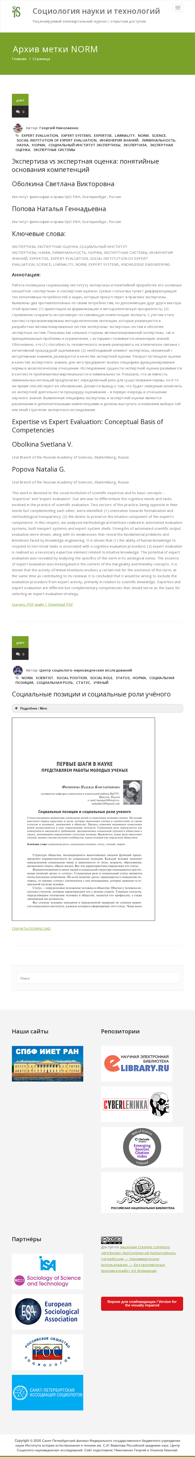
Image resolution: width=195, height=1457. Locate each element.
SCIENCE (159, 135)
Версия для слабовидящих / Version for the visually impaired (142, 1303)
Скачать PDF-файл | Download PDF (42, 604)
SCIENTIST (44, 677)
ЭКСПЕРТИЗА (135, 144)
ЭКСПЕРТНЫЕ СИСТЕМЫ (54, 149)
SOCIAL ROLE (101, 677)
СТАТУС (83, 682)
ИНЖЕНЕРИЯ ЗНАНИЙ (119, 140)
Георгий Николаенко (58, 127)
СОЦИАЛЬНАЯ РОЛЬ (55, 682)
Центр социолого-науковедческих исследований (85, 670)
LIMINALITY (125, 135)
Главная (19, 58)
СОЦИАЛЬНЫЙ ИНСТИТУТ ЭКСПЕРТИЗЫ (84, 144)
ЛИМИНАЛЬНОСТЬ (159, 140)
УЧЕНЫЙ (100, 682)
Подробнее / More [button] (33, 708)
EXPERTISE (103, 135)
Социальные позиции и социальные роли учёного (91, 694)
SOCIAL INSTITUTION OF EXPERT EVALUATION (57, 140)
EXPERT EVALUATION (40, 135)
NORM (143, 135)
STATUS (123, 677)
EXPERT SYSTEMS (76, 135)
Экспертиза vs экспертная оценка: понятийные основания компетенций (85, 165)
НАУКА (23, 144)
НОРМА (38, 144)
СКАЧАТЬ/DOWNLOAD (31, 928)
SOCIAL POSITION (72, 677)
